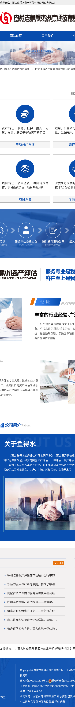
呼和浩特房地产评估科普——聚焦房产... (32, 602)
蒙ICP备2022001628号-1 (34, 680)
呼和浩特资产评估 (45, 69)
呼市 (57, 701)
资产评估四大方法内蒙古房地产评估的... (32, 628)
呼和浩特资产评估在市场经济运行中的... (32, 575)
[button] (33, 63)
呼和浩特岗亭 (63, 648)
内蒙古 (36, 696)
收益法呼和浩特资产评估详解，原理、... (32, 619)
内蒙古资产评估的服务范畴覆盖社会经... (32, 593)
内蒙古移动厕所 (24, 648)
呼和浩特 (46, 696)
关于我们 (47, 36)
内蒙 (62, 701)
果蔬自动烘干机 (44, 648)
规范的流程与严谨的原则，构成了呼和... (32, 584)
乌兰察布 (25, 701)
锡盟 (51, 701)
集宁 (53, 696)
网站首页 (16, 36)
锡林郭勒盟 (42, 701)
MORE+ (58, 562)
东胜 (33, 701)
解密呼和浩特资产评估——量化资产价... (32, 611)
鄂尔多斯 (62, 696)
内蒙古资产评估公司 (23, 69)
